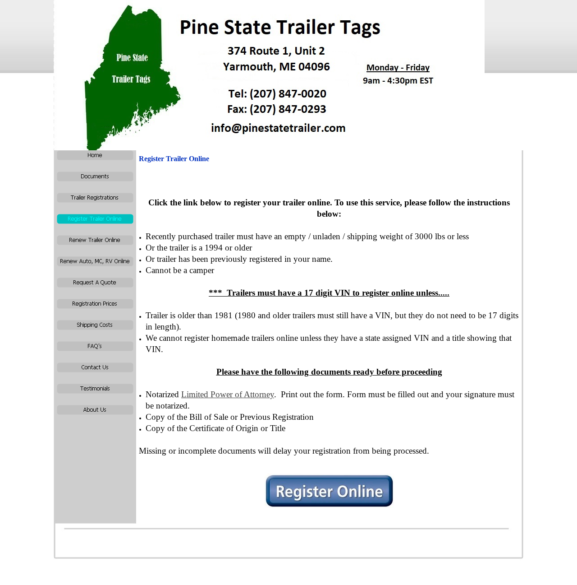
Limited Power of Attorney (227, 394)
